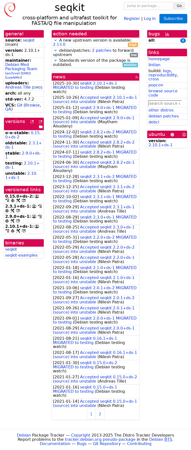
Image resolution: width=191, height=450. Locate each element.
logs (167, 70)
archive (12, 73)
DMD (26, 73)
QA (8, 109)
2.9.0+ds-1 (23, 155)
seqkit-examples (21, 255)
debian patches (163, 116)
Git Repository (107, 443)
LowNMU (13, 77)
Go (179, 6)
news (59, 77)
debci (153, 122)
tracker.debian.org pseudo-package (100, 439)
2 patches (101, 50)
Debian (24, 435)
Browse (32, 105)
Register (132, 18)
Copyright (80, 435)
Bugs (82, 443)
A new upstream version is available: (95, 42)
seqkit (29, 40)
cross (153, 79)
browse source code (163, 93)
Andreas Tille (18, 87)
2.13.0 (59, 44)
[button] (55, 40)
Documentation (55, 443)
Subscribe (173, 18)
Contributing (139, 443)
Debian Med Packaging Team (21, 66)
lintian (154, 64)
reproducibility (162, 75)
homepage (159, 58)
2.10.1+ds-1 (160, 145)
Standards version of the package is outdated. (95, 62)
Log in (150, 18)
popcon (155, 85)
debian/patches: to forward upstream (95, 53)
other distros (161, 110)
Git (19, 105)
